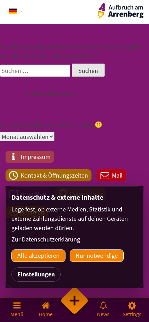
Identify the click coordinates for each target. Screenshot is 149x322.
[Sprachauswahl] (16, 11)
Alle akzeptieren (38, 255)
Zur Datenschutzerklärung (45, 239)
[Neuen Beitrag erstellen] (74, 310)
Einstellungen (36, 274)
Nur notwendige (97, 255)
